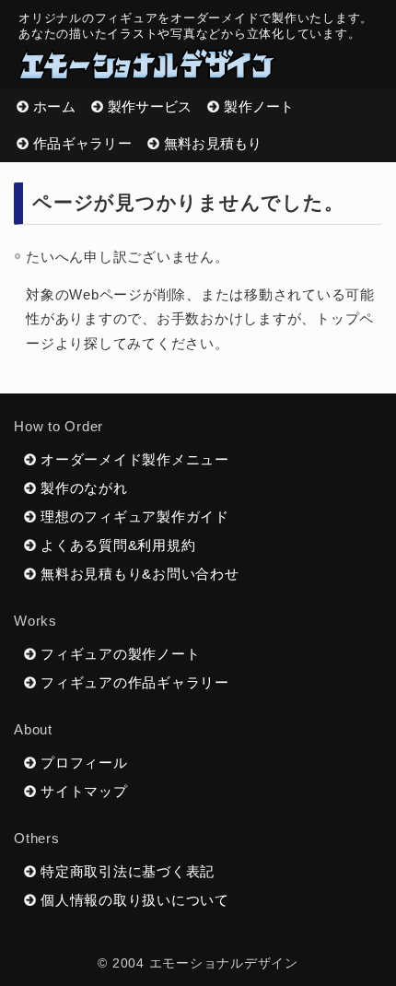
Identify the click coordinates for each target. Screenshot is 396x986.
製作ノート (259, 106)
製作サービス (150, 106)
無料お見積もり (213, 143)
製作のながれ (84, 488)
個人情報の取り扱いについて (135, 900)
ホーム (54, 106)
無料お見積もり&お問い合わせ (140, 573)
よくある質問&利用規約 (118, 545)
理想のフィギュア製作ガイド (135, 516)
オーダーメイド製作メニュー (135, 459)
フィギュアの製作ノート (120, 654)
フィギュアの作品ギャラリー (135, 682)
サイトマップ (84, 791)
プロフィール (84, 762)
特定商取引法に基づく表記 (128, 871)
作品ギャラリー (82, 143)
